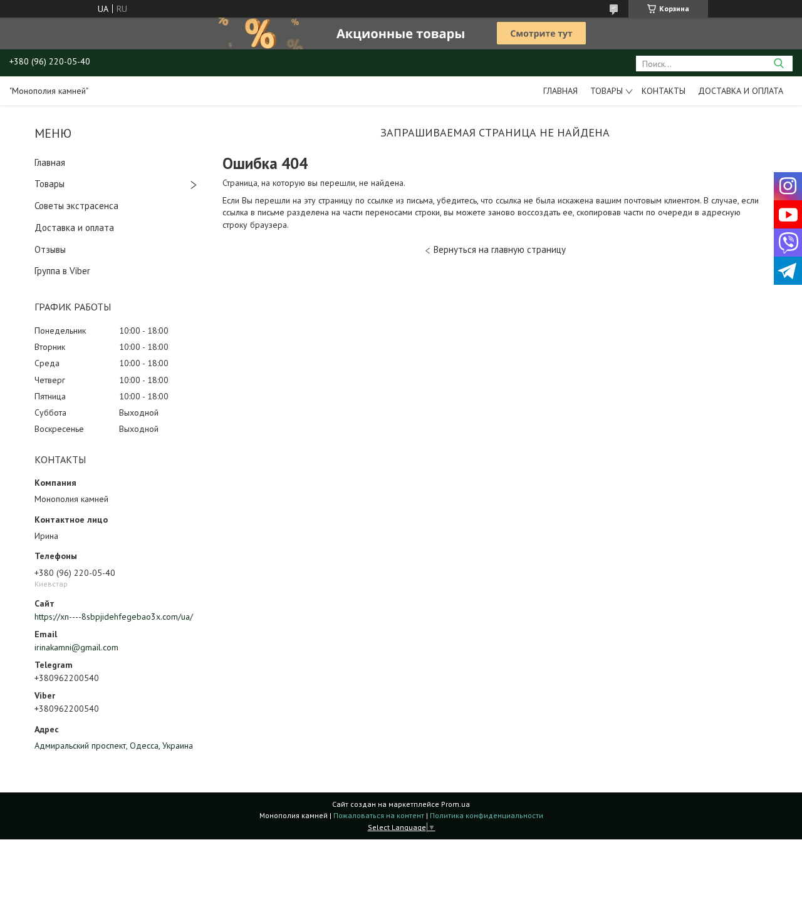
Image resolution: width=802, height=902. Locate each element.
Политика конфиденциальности (486, 815)
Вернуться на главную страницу (500, 249)
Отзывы (50, 249)
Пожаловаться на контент (378, 815)
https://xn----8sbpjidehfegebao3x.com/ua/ (113, 616)
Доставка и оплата (740, 90)
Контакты (663, 90)
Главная (560, 90)
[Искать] (778, 63)
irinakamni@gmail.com (76, 647)
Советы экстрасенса (76, 206)
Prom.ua (455, 804)
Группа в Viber (62, 271)
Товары (606, 90)
